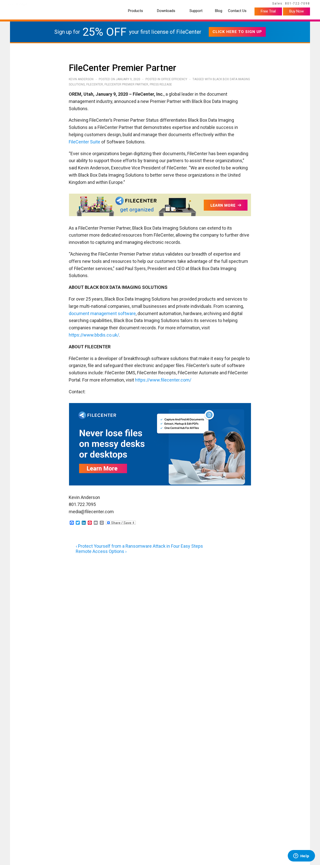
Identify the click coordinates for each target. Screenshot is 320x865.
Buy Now (296, 11)
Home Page (17, 4)
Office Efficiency (174, 79)
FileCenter (94, 84)
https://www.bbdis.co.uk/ (94, 335)
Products (135, 11)
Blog (218, 11)
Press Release (161, 84)
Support (196, 11)
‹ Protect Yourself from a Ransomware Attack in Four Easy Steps (139, 546)
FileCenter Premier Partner (126, 84)
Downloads (166, 11)
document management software (102, 313)
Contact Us (237, 11)
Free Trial (268, 11)
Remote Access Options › (101, 551)
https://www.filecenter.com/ (163, 380)
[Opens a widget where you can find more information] (301, 856)
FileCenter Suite (84, 141)
